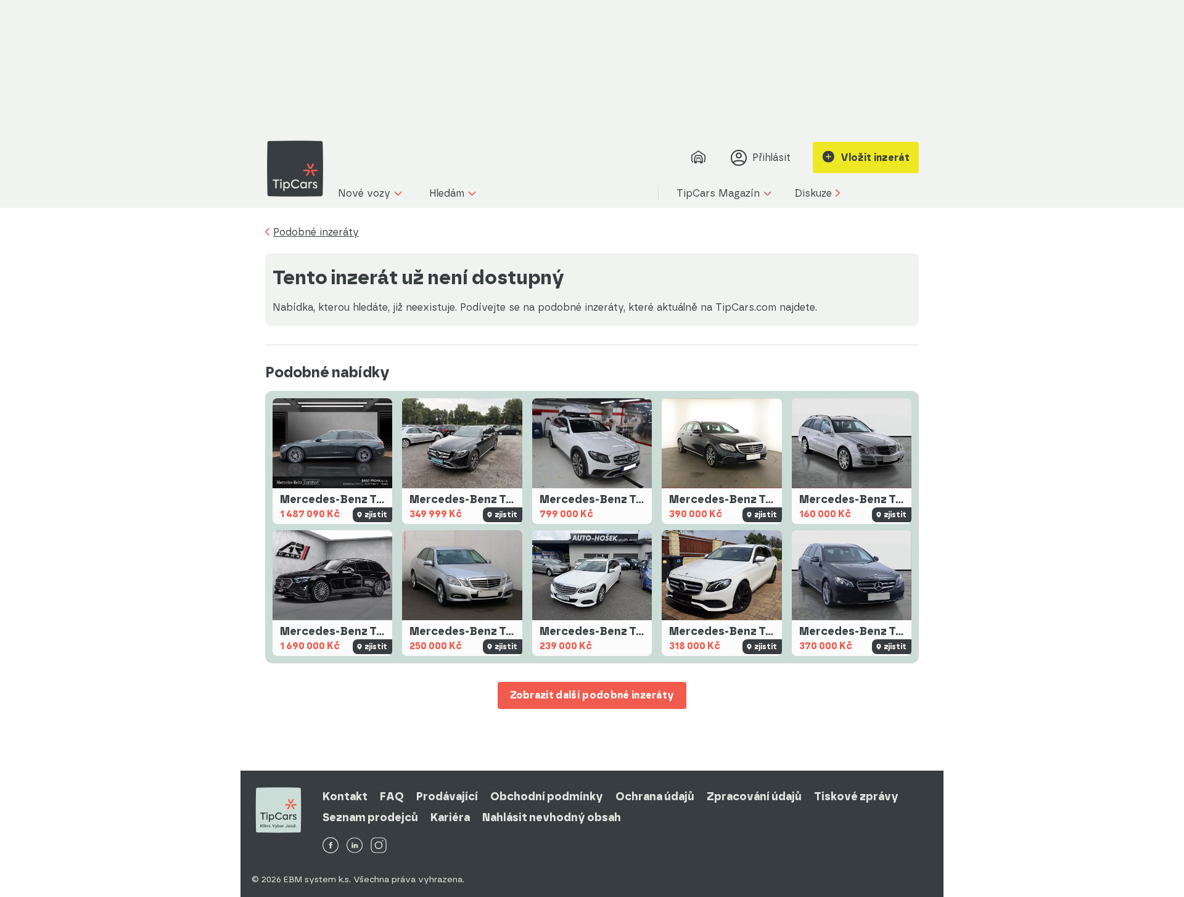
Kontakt (345, 796)
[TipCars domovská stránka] (299, 168)
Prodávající (447, 796)
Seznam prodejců (370, 817)
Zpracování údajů (754, 796)
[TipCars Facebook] (331, 846)
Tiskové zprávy (856, 796)
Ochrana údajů (654, 796)
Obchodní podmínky (546, 796)
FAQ (392, 796)
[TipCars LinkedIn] (355, 846)
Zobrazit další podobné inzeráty (592, 695)
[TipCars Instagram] (379, 846)
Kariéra (450, 817)
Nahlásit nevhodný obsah (551, 817)
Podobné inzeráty (316, 232)
